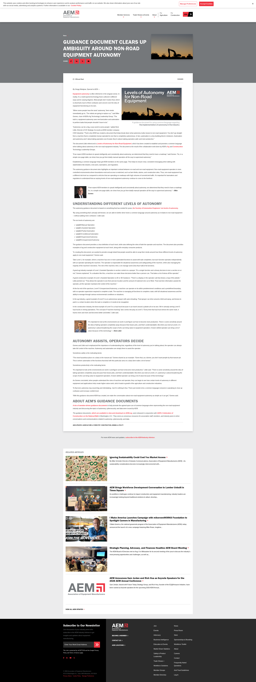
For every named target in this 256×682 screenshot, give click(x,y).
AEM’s (159, 413)
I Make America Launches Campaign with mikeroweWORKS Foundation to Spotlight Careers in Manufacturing (148, 519)
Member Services (123, 15)
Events (156, 630)
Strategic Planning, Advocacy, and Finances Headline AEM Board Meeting (148, 547)
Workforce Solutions (161, 666)
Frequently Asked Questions (180, 664)
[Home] (71, 14)
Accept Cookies (206, 4)
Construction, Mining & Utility (112, 425)
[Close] (253, 3)
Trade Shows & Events (141, 15)
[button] (163, 14)
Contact (177, 658)
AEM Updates (77, 425)
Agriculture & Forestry (92, 425)
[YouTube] (70, 658)
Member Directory (160, 675)
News (64, 35)
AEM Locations (118, 645)
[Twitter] (74, 658)
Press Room (178, 630)
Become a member (119, 636)
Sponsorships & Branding (183, 640)
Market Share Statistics (162, 649)
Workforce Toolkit (180, 644)
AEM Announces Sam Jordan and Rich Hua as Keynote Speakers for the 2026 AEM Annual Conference (147, 579)
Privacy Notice (67, 676)
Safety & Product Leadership (160, 655)
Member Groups (159, 670)
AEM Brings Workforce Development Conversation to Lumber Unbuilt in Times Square (147, 489)
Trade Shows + (159, 661)
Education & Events (161, 644)
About (154, 15)
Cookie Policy (77, 676)
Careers (177, 653)
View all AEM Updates (74, 609)
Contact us (116, 640)
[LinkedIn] (66, 658)
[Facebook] (64, 658)
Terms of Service (75, 653)
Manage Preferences (88, 676)
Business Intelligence (161, 640)
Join (185, 14)
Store (176, 635)
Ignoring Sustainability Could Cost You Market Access (138, 457)
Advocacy (157, 635)
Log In (176, 675)
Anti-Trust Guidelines (181, 670)
